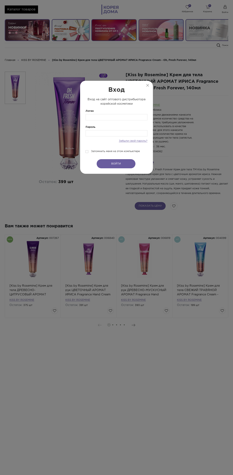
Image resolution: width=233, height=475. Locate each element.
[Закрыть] (147, 85)
